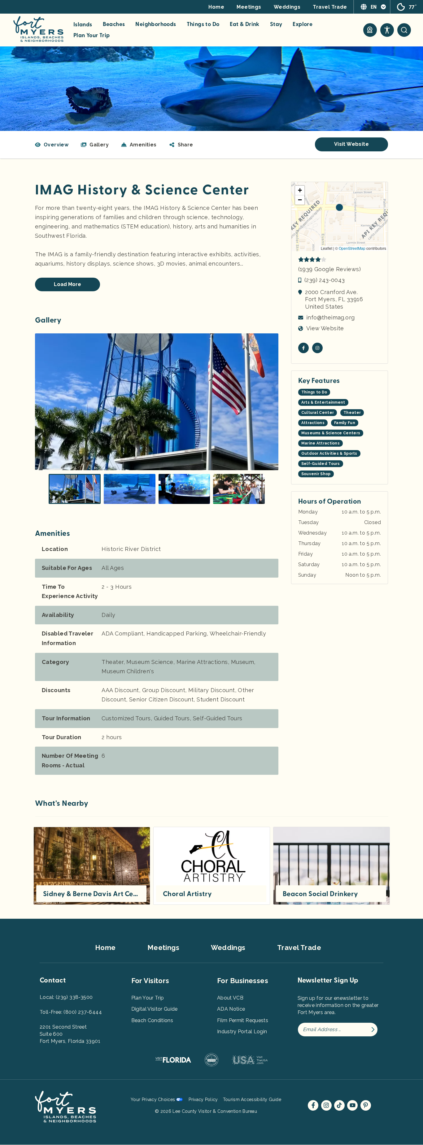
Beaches (114, 24)
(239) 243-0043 (324, 280)
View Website (325, 328)
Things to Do (203, 24)
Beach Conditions (152, 1020)
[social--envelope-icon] (303, 348)
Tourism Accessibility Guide (252, 1099)
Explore (302, 24)
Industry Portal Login (242, 1031)
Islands (82, 24)
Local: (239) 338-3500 (66, 997)
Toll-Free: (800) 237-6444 (71, 1012)
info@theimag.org (330, 317)
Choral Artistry (187, 894)
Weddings (287, 7)
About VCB (230, 998)
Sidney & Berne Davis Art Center (91, 894)
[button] (181, 144)
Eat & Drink (244, 24)
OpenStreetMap (352, 248)
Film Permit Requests (242, 1020)
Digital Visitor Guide (154, 1009)
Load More (67, 284)
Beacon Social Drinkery (320, 894)
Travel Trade (330, 7)
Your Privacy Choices (153, 1099)
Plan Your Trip (91, 35)
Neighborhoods (155, 24)
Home (216, 7)
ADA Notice (231, 1009)
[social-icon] (370, 30)
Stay (276, 24)
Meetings (249, 7)
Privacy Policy (203, 1099)
